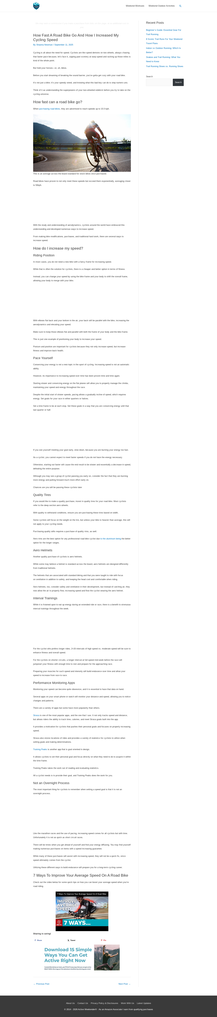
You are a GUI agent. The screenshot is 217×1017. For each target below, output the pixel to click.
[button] (180, 6)
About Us (70, 1003)
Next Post (125, 984)
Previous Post (41, 984)
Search (149, 76)
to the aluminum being (110, 539)
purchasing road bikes (49, 109)
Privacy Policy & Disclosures (104, 1003)
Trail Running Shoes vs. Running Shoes (164, 66)
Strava (36, 715)
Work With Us (127, 1003)
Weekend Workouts (135, 6)
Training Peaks (40, 749)
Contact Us (82, 1003)
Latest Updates (144, 1003)
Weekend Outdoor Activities (162, 6)
